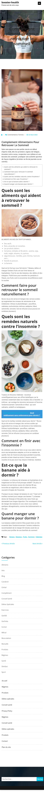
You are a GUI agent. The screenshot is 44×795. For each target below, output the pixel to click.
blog (3, 576)
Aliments (5, 565)
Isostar (4, 627)
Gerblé (4, 616)
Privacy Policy (7, 711)
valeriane (39, 537)
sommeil (31, 537)
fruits (25, 537)
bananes (19, 537)
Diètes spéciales (8, 604)
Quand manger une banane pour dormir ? (18, 184)
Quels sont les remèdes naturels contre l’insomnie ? (22, 177)
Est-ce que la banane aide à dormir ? (16, 182)
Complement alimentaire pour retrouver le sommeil (22, 36)
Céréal (4, 587)
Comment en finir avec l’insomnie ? (16, 179)
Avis (3, 570)
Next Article (37, 543)
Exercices (5, 610)
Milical (4, 632)
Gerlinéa (5, 621)
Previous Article (8, 543)
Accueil (4, 681)
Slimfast (5, 666)
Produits (5, 649)
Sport (4, 672)
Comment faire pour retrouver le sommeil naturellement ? (18, 173)
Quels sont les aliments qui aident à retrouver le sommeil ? (20, 168)
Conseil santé (7, 599)
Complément (7, 593)
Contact (5, 741)
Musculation (6, 638)
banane (12, 537)
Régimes (5, 655)
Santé (4, 661)
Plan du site (6, 747)
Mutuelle (5, 644)
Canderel (5, 582)
